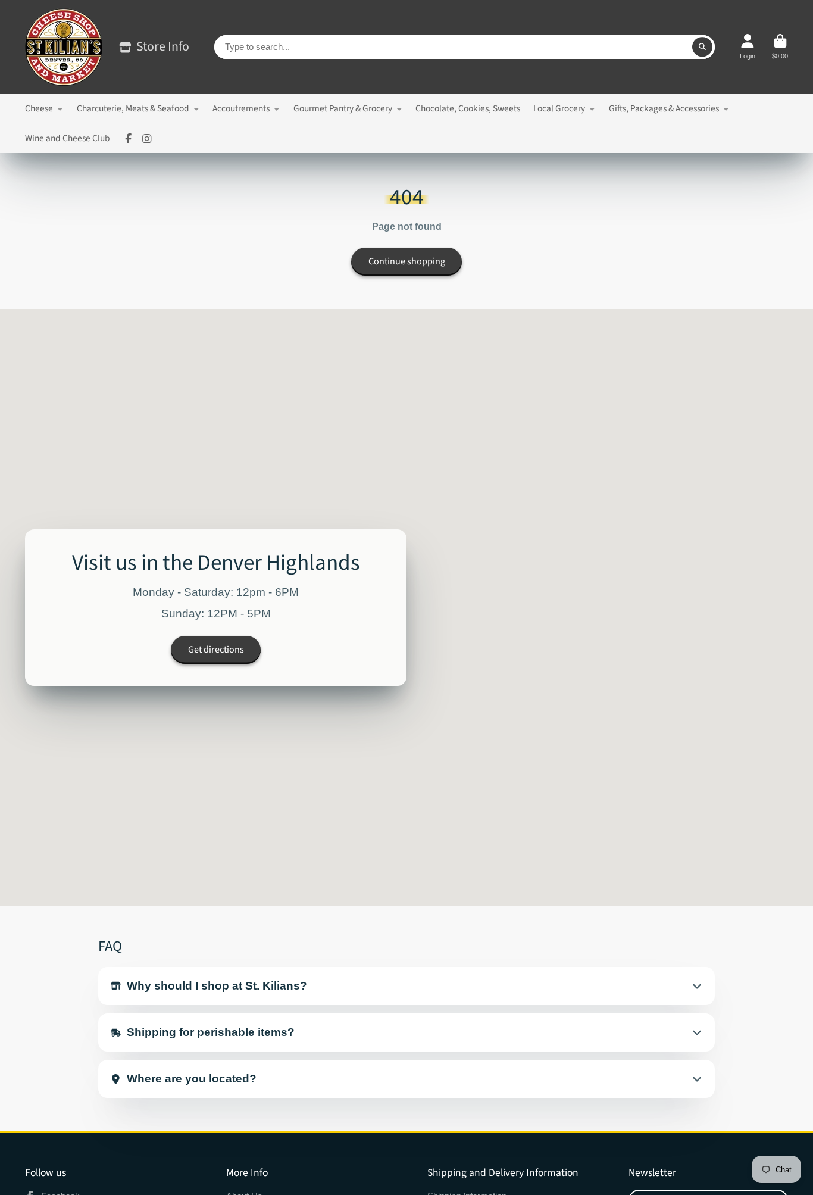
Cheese (39, 108)
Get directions (216, 649)
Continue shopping (406, 261)
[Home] (63, 47)
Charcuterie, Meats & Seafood (133, 108)
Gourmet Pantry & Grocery (342, 108)
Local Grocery (559, 108)
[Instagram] (147, 138)
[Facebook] (128, 138)
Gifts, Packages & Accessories (664, 108)
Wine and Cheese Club (67, 138)
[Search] (702, 47)
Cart (780, 47)
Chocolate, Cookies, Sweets (467, 108)
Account (747, 47)
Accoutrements (241, 108)
